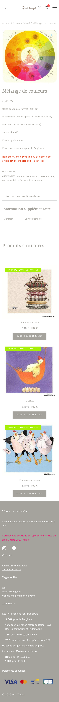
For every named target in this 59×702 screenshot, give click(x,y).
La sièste (29, 401)
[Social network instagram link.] (4, 548)
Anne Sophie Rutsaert (27, 176)
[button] (51, 36)
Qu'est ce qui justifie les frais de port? (23, 645)
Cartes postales (10, 180)
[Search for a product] (4, 7)
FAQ (4, 587)
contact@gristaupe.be (14, 565)
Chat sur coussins (29, 322)
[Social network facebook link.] (14, 548)
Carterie (50, 176)
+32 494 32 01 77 (11, 569)
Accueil (6, 23)
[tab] (29, 196)
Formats (17, 23)
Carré (27, 23)
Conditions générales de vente (18, 595)
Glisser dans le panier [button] (29, 336)
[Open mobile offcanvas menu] (54, 7)
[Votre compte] (39, 7)
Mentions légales (11, 591)
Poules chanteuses (29, 480)
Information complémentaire (22, 196)
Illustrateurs (35, 180)
